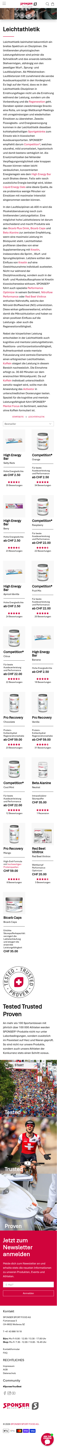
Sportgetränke (36, 131)
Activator (28, 389)
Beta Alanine (11, 232)
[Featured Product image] (14, 440)
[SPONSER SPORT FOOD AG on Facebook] (5, 1394)
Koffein (7, 363)
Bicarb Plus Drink (18, 228)
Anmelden (28, 1293)
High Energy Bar (41, 174)
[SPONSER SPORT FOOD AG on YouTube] (13, 1394)
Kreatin (35, 249)
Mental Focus (11, 406)
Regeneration (37, 101)
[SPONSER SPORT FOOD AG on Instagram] (9, 1394)
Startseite (18, 417)
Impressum (9, 1366)
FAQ (5, 1352)
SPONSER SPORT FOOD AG (25, 1424)
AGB (5, 1369)
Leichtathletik (36, 417)
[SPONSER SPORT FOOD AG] (28, 4)
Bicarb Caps (37, 228)
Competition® (32, 144)
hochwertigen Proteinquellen (12, 865)
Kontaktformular (11, 1349)
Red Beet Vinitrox (35, 296)
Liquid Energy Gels (14, 187)
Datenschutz (9, 1373)
